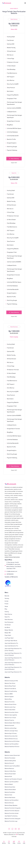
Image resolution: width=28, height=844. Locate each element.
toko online (7, 497)
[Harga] (14, 842)
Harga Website (14, 8)
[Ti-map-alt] (18, 828)
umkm (11, 495)
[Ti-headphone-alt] (12, 828)
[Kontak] (19, 841)
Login (24, 843)
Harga (14, 843)
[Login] (24, 841)
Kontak (19, 843)
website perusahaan (13, 493)
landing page (13, 503)
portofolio (7, 499)
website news (14, 499)
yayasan (7, 503)
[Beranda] (4, 841)
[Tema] (9, 841)
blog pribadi (14, 497)
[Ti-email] (15, 828)
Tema (9, 843)
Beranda (4, 843)
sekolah (16, 495)
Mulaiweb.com (8, 487)
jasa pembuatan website (11, 489)
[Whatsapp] (9, 828)
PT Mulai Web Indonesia (13, 549)
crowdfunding (16, 501)
